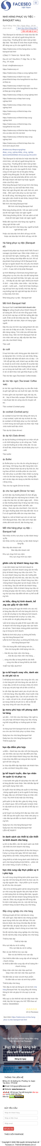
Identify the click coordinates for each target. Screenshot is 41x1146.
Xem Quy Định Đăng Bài (27, 28)
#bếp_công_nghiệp (25, 152)
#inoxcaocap (24, 154)
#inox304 (33, 154)
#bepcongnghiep (18, 149)
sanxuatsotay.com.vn (11, 1103)
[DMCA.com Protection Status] (16, 1096)
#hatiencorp (7, 149)
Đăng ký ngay (20, 1059)
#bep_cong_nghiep (10, 152)
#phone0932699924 (10, 154)
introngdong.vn (8, 1100)
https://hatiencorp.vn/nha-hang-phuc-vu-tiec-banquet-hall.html (19, 1018)
